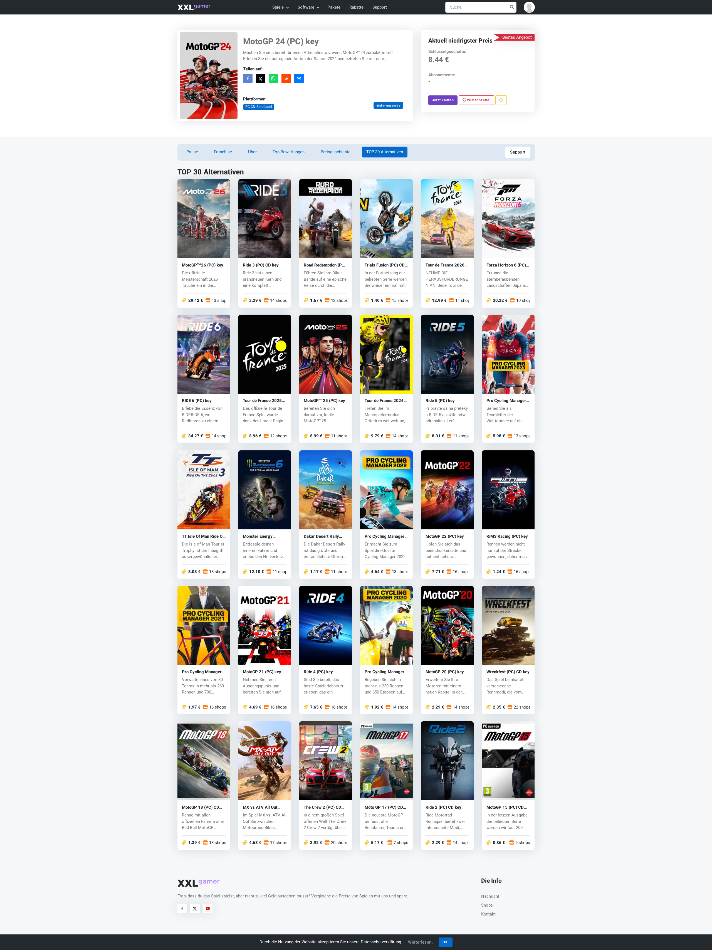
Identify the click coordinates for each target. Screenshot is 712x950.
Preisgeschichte (335, 151)
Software (306, 7)
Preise (192, 151)
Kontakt (488, 914)
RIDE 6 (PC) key (197, 400)
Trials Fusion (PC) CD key (385, 265)
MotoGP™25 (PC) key (324, 400)
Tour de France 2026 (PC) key (445, 265)
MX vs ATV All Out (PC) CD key (260, 807)
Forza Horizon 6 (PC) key (506, 265)
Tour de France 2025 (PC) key (262, 400)
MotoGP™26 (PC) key (202, 265)
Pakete (333, 7)
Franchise (223, 151)
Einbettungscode (388, 105)
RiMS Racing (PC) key (507, 536)
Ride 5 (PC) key (440, 400)
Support (379, 7)
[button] (529, 7)
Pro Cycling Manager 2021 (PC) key (202, 672)
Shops (487, 905)
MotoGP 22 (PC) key (445, 536)
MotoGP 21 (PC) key (262, 672)
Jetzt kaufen (443, 100)
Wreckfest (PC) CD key (508, 672)
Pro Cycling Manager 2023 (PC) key (506, 400)
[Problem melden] (501, 100)
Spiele (278, 7)
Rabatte (356, 7)
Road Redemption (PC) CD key (325, 265)
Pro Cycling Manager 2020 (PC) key (384, 672)
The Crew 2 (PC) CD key (322, 807)
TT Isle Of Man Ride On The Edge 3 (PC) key (203, 536)
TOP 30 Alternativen (384, 151)
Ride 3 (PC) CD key (261, 265)
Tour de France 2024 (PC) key (384, 400)
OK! (445, 942)
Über (252, 151)
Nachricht (490, 896)
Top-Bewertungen (289, 151)
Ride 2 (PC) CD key (443, 807)
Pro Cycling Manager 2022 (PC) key (384, 536)
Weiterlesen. (420, 942)
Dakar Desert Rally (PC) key (321, 536)
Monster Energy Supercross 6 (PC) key (264, 536)
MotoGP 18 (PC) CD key (200, 807)
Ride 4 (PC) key (318, 672)
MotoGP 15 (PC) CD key (505, 807)
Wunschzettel (478, 100)
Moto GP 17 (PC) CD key (384, 807)
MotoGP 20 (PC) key (445, 672)
